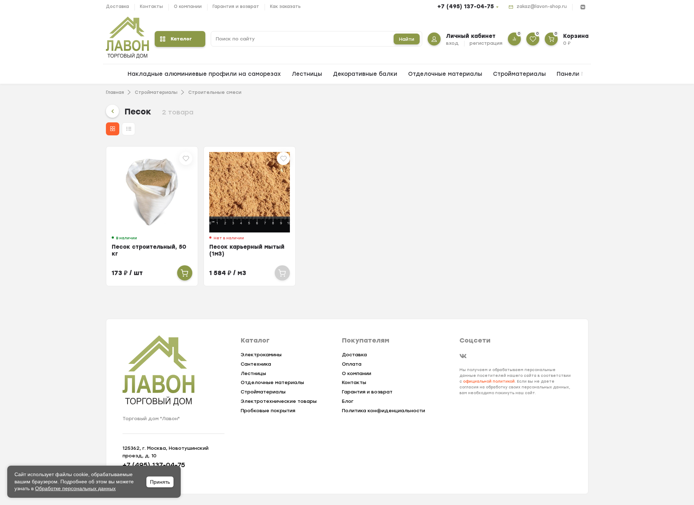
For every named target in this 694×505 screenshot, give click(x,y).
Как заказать (285, 6)
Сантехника (256, 364)
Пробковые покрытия (268, 410)
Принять (160, 482)
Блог (348, 401)
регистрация (486, 43)
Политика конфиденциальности (383, 410)
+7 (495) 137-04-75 (465, 6)
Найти (406, 39)
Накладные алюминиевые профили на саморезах (204, 74)
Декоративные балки (365, 74)
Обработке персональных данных (75, 488)
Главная (115, 92)
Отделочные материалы (445, 74)
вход (452, 43)
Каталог (181, 39)
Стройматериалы (519, 74)
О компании (188, 6)
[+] (184, 272)
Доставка (117, 6)
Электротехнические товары (279, 401)
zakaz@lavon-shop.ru (542, 6)
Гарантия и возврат (236, 6)
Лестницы (307, 74)
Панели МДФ (576, 74)
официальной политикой (489, 381)
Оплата (351, 364)
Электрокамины (261, 354)
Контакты (151, 6)
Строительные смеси (214, 92)
